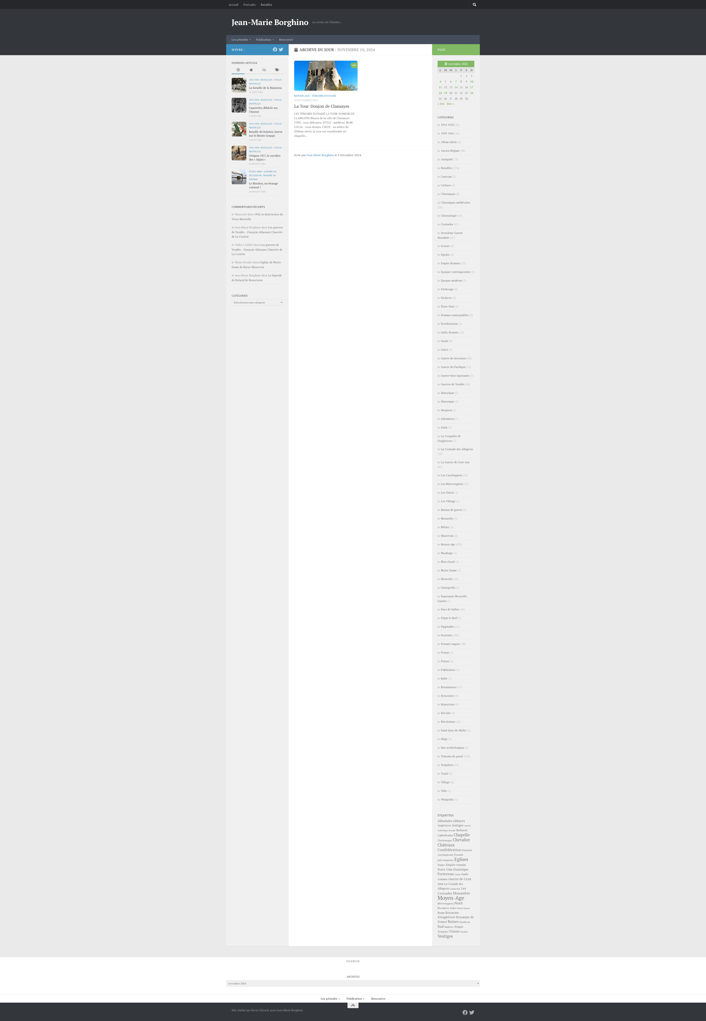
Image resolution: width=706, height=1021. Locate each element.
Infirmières (447, 419)
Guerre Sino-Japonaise (455, 375)
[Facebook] (275, 49)
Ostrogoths (448, 587)
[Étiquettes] (276, 70)
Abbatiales (445, 821)
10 (471, 81)
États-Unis (255, 171)
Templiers (447, 765)
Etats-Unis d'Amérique (453, 869)
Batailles (266, 5)
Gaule (444, 341)
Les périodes (239, 40)
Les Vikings (448, 501)
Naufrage (447, 553)
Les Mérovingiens (452, 484)
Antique (457, 825)
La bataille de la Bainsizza (265, 88)
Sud (441, 926)
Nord (458, 903)
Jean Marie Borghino (320, 155)
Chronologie (449, 215)
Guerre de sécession (453, 358)
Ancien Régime (450, 150)
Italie (277, 79)
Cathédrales (445, 835)
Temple (458, 926)
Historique (447, 393)
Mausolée (447, 518)
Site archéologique (452, 747)
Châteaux (446, 845)
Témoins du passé (324, 95)
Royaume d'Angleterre (448, 914)
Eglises (461, 859)
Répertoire (447, 704)
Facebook (353, 961)
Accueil (233, 5)
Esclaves (446, 298)
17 (471, 87)
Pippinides (447, 626)
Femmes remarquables (455, 315)
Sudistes (448, 926)
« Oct (441, 104)
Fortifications (449, 323)
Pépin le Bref (449, 618)
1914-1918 (254, 79)
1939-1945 (447, 133)
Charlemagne (445, 840)
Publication (263, 40)
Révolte (446, 713)
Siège (444, 739)
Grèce (444, 349)
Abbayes (459, 821)
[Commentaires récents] (263, 70)
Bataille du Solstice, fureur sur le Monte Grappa (265, 133)
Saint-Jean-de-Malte (453, 730)
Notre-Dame (449, 570)
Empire (441, 865)
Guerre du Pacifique (453, 367)
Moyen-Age (302, 95)
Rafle (444, 678)
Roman (467, 908)
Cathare (446, 185)
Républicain (464, 922)
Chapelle (462, 834)
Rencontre (286, 40)
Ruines (453, 921)
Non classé (448, 561)
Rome (441, 913)
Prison (445, 661)
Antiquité (447, 159)
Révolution (448, 721)
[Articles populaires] (251, 70)
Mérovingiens (446, 903)
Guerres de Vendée (452, 384)
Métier (445, 527)
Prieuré (460, 908)
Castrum (446, 176)
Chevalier (461, 839)
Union (454, 931)
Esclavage (447, 289)
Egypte (445, 254)
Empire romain (456, 865)
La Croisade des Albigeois (457, 449)
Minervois (447, 536)
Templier (443, 931)
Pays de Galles (450, 609)
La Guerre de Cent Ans (455, 462)
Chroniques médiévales (455, 202)
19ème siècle (449, 142)
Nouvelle (255, 83)
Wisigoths (447, 799)
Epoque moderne (451, 280)
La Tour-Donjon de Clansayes (321, 106)
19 (445, 93)
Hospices (446, 410)
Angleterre (444, 825)
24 (471, 93)
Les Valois (447, 492)
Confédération (449, 849)
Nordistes (443, 908)
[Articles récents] (238, 70)
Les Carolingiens (451, 475)
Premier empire (450, 644)
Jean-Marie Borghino (270, 22)
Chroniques (448, 194)
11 (440, 87)
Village (445, 782)
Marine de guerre (451, 510)
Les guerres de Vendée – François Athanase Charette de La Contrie (257, 231)
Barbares (461, 830)
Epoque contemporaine (455, 272)
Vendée (464, 931)
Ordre (453, 908)
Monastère (461, 893)
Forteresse (446, 873)
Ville (444, 791)
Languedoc (455, 888)
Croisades (447, 224)
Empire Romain (450, 263)
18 (440, 93)
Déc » (450, 104)
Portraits (249, 5)
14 (455, 87)
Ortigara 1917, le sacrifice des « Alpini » (265, 157)
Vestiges (445, 936)
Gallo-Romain (449, 332)
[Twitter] (281, 49)
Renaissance (449, 687)
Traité (444, 773)
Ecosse (445, 246)
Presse (445, 652)
